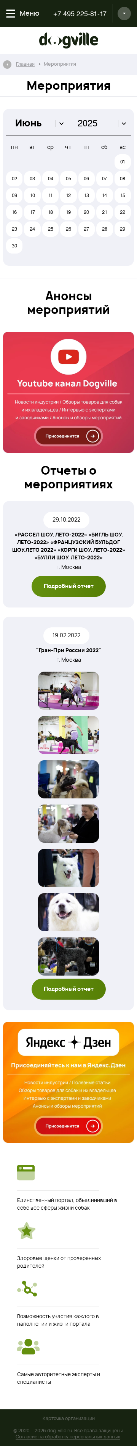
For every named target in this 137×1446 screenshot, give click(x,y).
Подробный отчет (69, 586)
